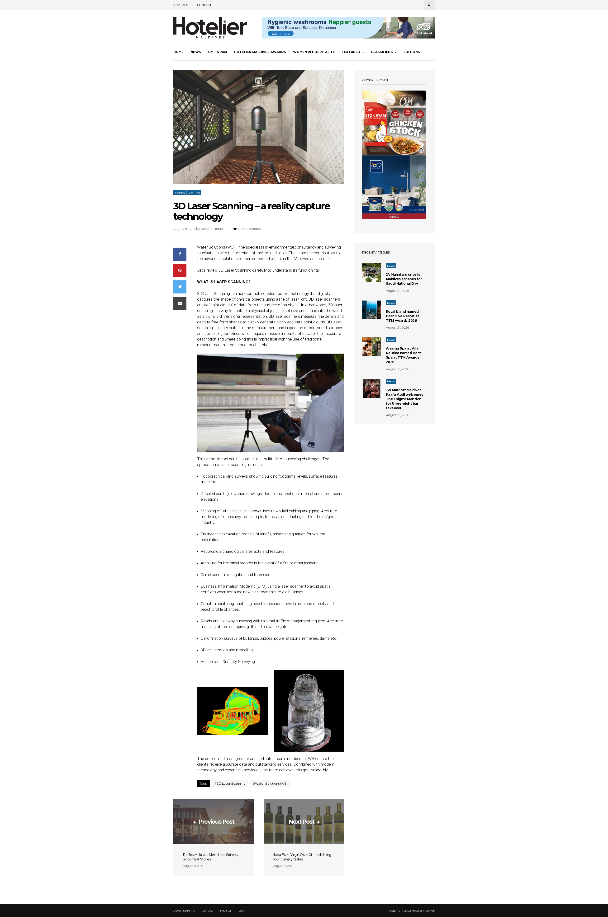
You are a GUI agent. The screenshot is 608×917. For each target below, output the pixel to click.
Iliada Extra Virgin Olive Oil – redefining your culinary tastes (302, 857)
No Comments (249, 228)
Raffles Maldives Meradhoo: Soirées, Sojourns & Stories (210, 857)
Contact (204, 5)
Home (178, 52)
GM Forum (217, 52)
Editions (412, 52)
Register (225, 910)
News (196, 52)
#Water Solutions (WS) (270, 783)
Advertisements (184, 910)
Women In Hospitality (314, 52)
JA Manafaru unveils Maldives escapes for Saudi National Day (404, 279)
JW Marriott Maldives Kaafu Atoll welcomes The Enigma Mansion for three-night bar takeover (404, 399)
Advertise (181, 5)
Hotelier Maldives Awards (260, 52)
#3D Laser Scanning (230, 783)
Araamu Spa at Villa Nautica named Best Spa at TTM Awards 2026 (403, 355)
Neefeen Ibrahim (214, 228)
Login (242, 910)
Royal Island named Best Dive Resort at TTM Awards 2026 (402, 316)
